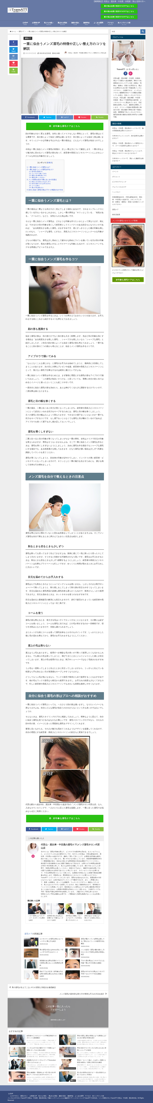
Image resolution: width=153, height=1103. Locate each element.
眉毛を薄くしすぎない (37, 177)
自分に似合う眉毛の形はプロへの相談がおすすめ (45, 190)
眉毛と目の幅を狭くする (37, 175)
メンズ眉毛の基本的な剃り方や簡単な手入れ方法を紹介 (81, 994)
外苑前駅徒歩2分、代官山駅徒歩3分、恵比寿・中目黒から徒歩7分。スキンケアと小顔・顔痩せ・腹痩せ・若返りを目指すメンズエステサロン (128, 200)
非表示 (49, 162)
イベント (115, 171)
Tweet (14, 51)
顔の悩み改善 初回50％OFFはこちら (119, 11)
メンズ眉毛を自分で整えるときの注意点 (42, 179)
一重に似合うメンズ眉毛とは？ (38, 167)
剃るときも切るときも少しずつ (40, 181)
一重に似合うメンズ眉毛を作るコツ (40, 169)
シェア (13, 44)
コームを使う (34, 185)
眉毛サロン (24, 1096)
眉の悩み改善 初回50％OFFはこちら (119, 6)
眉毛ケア (28, 38)
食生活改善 (116, 214)
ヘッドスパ (116, 192)
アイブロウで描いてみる (37, 173)
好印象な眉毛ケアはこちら (66, 126)
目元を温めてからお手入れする (40, 183)
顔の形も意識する (35, 171)
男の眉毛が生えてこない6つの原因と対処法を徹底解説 (34, 987)
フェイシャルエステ (119, 187)
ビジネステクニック (119, 181)
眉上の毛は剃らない (36, 187)
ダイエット (116, 176)
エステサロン (14, 1096)
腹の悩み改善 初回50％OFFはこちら (119, 17)
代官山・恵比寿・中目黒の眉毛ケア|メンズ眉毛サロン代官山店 (87, 53)
